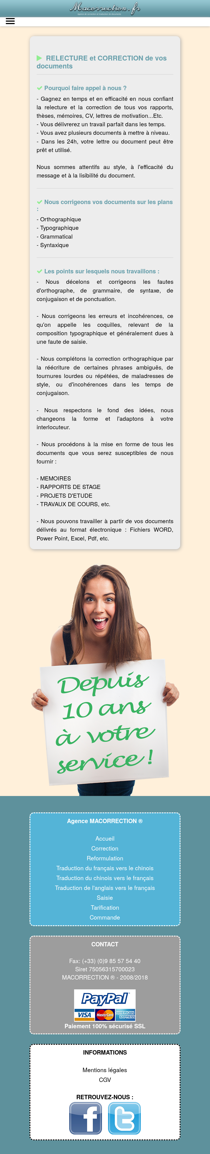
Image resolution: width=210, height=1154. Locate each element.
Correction (104, 848)
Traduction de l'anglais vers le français (105, 887)
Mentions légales (105, 1070)
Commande (105, 917)
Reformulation (105, 858)
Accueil (105, 838)
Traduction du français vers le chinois (105, 868)
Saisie (105, 897)
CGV (105, 1079)
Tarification (105, 907)
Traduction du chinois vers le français (105, 878)
